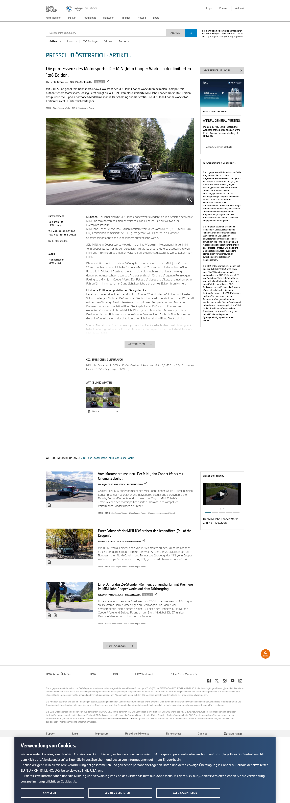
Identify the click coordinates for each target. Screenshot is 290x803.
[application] (222, 494)
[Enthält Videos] (56, 615)
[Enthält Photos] (49, 505)
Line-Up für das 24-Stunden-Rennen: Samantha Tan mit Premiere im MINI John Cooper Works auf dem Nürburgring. (145, 586)
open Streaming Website (219, 147)
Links (75, 733)
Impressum (101, 733)
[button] (222, 494)
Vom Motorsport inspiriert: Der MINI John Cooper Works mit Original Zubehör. (140, 476)
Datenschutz (173, 733)
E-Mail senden (59, 241)
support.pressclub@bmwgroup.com (224, 36)
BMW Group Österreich (59, 674)
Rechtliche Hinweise (137, 733)
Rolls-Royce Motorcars (183, 674)
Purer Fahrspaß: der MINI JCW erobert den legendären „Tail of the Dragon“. (144, 533)
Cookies (202, 733)
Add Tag (176, 32)
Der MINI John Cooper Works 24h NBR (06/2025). (220, 520)
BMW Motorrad (144, 674)
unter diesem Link (211, 305)
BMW (93, 674)
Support (50, 733)
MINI (115, 674)
